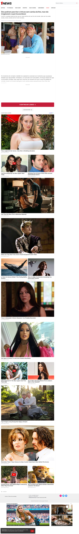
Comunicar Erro (26, 109)
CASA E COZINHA (32, 7)
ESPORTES (25, 7)
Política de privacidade (12, 496)
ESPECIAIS (53, 7)
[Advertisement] (27, 66)
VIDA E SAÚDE (18, 7)
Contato (6, 496)
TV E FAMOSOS (10, 7)
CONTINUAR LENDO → (27, 104)
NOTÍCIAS (3, 7)
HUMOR (47, 7)
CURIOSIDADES (41, 7)
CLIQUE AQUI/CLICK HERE (41, 497)
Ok (32, 531)
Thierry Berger (18, 20)
